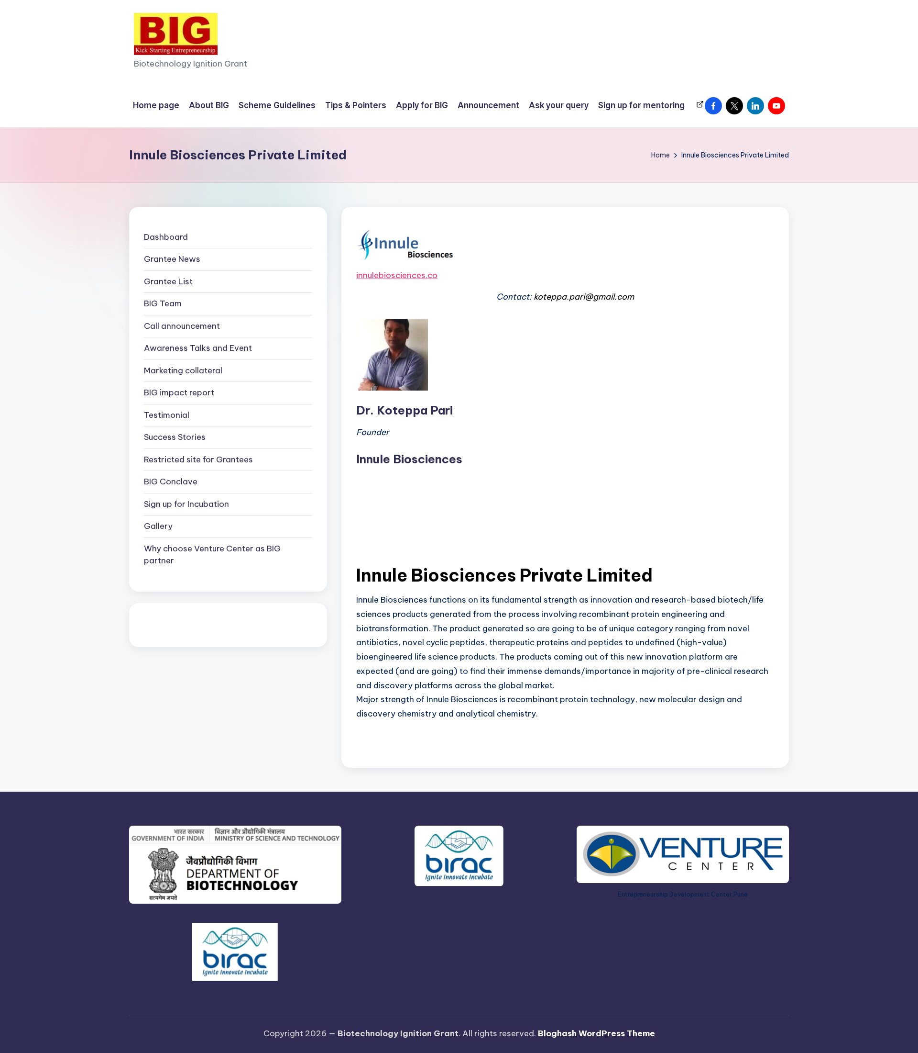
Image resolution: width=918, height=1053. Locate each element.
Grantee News (172, 259)
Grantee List (168, 281)
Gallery (158, 526)
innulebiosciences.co (396, 275)
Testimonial (166, 415)
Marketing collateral (183, 370)
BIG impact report (179, 393)
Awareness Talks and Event (198, 348)
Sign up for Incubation (186, 504)
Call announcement (182, 326)
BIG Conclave (170, 482)
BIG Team (163, 304)
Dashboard (166, 237)
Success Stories (175, 437)
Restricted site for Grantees (198, 459)
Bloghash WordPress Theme (596, 1033)
